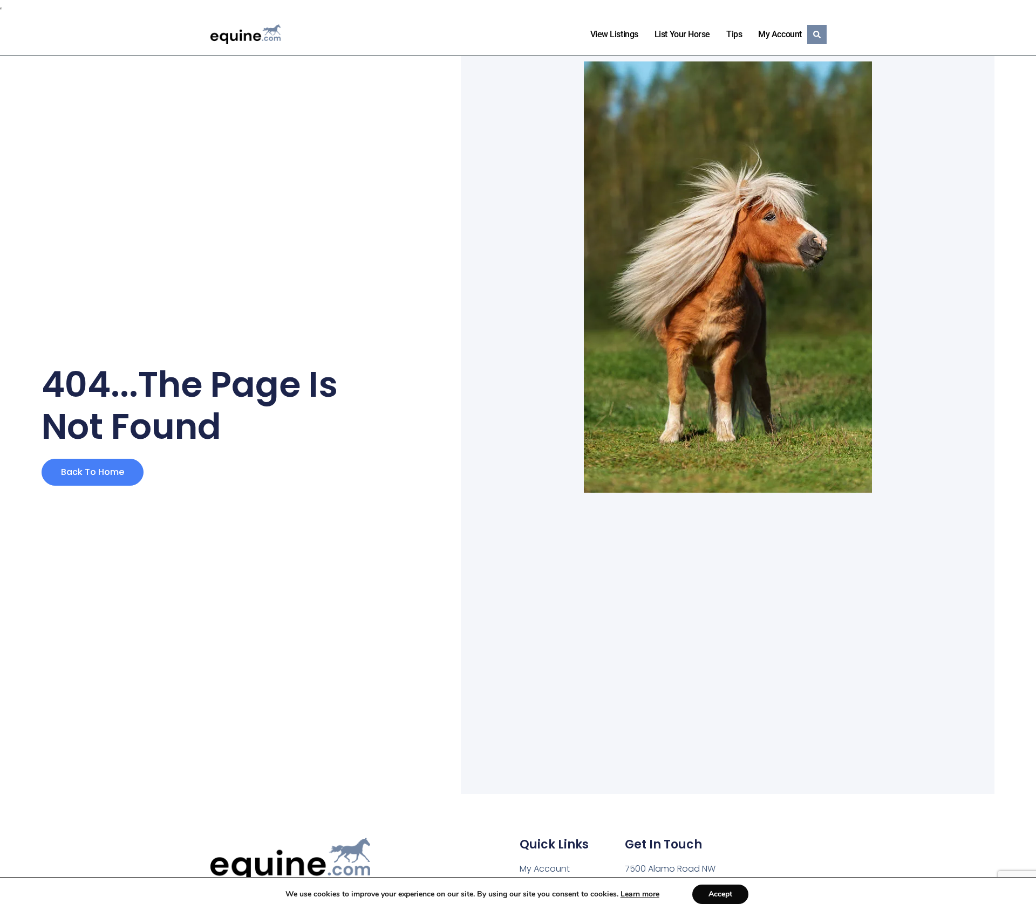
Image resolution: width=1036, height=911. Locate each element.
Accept (720, 894)
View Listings (614, 34)
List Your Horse (682, 34)
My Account (780, 34)
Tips (734, 34)
